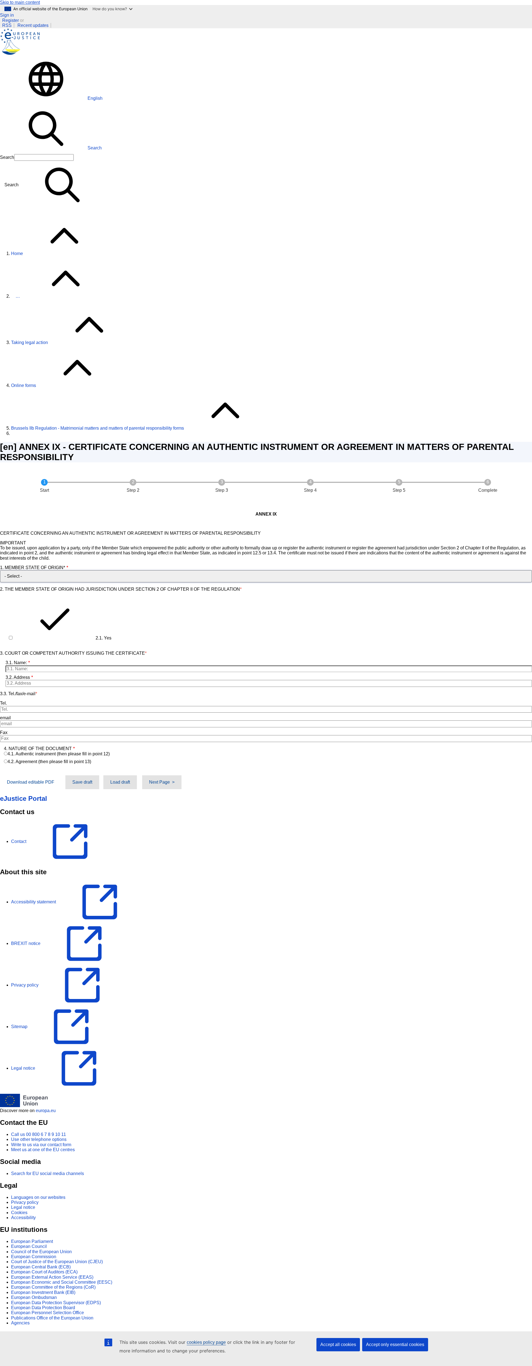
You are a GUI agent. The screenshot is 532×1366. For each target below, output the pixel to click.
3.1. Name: (16, 662)
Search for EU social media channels (47, 1173)
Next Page (159, 782)
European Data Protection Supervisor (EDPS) (56, 1302)
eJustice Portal (23, 798)
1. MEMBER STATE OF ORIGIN (32, 567)
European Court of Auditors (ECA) (44, 1272)
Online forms (23, 385)
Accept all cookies (338, 1344)
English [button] (95, 98)
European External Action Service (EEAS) (52, 1277)
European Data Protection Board (43, 1307)
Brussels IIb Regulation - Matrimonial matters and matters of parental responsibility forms (97, 428)
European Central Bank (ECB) (41, 1267)
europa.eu (46, 1110)
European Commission (33, 1256)
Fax (3, 732)
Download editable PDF (30, 782)
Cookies (19, 1212)
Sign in (7, 15)
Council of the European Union (41, 1251)
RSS (7, 25)
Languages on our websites (38, 1197)
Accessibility (23, 1217)
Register (10, 20)
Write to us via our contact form (41, 1144)
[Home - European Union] (24, 1105)
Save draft (82, 782)
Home (17, 253)
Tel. (3, 703)
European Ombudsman (34, 1297)
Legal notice (23, 1207)
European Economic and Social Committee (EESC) (61, 1282)
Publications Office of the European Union (52, 1318)
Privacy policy (25, 1202)
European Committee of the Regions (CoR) (53, 1287)
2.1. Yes (103, 638)
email (5, 717)
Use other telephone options (38, 1139)
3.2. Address (18, 677)
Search (95, 148)
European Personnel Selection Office (47, 1312)
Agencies (20, 1323)
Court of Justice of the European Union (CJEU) (57, 1261)
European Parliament (32, 1241)
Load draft (120, 782)
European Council (29, 1246)
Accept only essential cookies (395, 1344)
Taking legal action (29, 342)
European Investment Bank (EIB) (43, 1292)
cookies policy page (206, 1342)
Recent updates (32, 25)
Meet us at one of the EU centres (43, 1149)
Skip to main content (20, 2)
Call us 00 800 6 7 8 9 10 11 (38, 1134)
